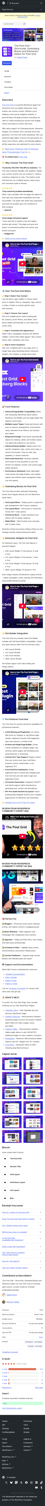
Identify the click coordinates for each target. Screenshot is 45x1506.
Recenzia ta (6, 1387)
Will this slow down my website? (14, 1232)
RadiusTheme (22, 57)
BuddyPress (8, 1468)
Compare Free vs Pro (13, 803)
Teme (26, 1425)
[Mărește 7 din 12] (19, 1104)
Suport (6, 93)
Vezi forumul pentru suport (12, 1408)
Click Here (23, 157)
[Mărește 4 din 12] (40, 1075)
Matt (5, 1461)
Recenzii (7, 77)
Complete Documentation (15, 974)
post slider (38, 1346)
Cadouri (28, 1450)
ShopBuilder (9, 1038)
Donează (28, 1446)
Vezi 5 (41, 1337)
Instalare (7, 82)
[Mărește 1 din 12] (19, 1060)
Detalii (6, 71)
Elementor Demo (22, 149)
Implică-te (27, 1439)
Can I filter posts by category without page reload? (13, 1254)
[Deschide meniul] (41, 3)
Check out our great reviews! (16, 238)
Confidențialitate (8, 1432)
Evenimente (28, 1443)
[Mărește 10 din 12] (40, 1118)
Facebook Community (17, 988)
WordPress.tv (8, 1450)
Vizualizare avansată (10, 1352)
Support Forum (11, 980)
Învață (4, 1439)
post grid (31, 1346)
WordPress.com (9, 1457)
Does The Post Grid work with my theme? (18, 1219)
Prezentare (28, 1421)
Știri (3, 1425)
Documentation (14, 152)
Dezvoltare (8, 87)
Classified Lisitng (11, 1010)
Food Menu (9, 1045)
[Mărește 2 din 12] (40, 1060)
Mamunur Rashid (12, 1302)
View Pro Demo (29, 803)
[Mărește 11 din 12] (19, 1133)
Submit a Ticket (11, 984)
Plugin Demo (9, 149)
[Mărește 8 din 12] (40, 1104)
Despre (5, 1421)
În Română (11, 1477)
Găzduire (5, 1428)
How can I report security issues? (15, 1268)
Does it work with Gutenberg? (13, 1247)
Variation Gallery (11, 1029)
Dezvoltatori (7, 1446)
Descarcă (6, 63)
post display (38, 1342)
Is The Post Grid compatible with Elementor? (12, 1239)
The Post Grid (7, 105)
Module (26, 1428)
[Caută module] (24, 24)
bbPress (6, 1464)
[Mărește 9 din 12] (19, 1118)
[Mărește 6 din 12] (40, 1089)
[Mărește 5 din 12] (19, 1089)
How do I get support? (11, 1261)
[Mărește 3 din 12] (19, 1075)
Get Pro (25, 152)
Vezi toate (39, 1387)
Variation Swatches (12, 1017)
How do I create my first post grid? (15, 1212)
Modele (26, 1432)
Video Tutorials (11, 977)
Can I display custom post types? (15, 1226)
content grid (29, 1342)
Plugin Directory (7, 9)
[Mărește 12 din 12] (40, 1133)
